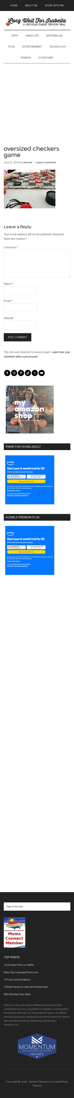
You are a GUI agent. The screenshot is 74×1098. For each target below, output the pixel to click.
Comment (11, 247)
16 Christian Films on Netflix (19, 965)
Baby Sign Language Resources (21, 972)
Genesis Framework (40, 1081)
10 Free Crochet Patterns (17, 979)
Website (9, 318)
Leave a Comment (46, 162)
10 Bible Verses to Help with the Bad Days (26, 987)
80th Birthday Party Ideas (17, 994)
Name (8, 283)
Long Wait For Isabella (37, 22)
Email (8, 301)
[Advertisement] (37, 100)
